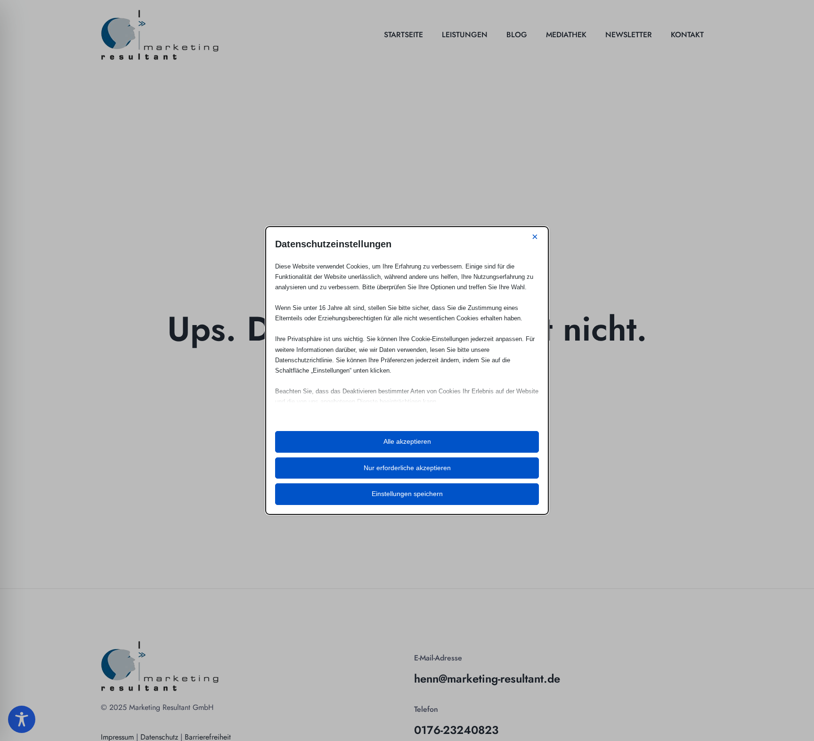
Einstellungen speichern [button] (407, 493)
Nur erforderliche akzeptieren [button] (407, 468)
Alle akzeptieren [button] (407, 441)
